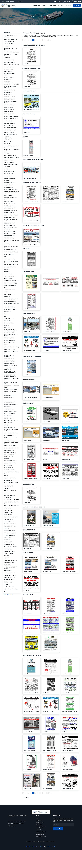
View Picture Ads (39, 822)
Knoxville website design (32, 846)
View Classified (39, 820)
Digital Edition (67, 1)
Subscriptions (52, 5)
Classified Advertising (40, 825)
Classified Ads (36, 5)
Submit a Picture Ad (7, 594)
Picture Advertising (40, 827)
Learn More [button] (60, 5)
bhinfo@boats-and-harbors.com (7, 1)
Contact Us (68, 5)
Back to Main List (26, 797)
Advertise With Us (40, 834)
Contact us (38, 829)
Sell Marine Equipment (41, 832)
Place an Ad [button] (76, 5)
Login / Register (77, 1)
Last (50, 40)
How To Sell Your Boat (41, 831)
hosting (42, 846)
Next (47, 40)
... (43, 40)
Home (37, 818)
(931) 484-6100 (20, 1)
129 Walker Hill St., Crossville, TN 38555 (17, 821)
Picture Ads (44, 5)
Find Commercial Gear (41, 836)
